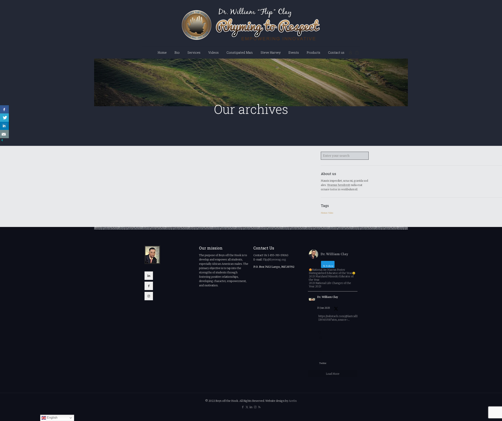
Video (330, 213)
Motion (324, 213)
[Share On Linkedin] (4, 126)
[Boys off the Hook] (251, 23)
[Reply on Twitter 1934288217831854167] (320, 331)
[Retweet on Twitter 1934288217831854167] (321, 340)
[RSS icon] (259, 407)
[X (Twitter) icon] (247, 407)
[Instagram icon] (255, 407)
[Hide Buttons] (2, 141)
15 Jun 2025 (323, 307)
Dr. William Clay (327, 297)
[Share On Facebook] (4, 109)
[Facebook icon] (242, 407)
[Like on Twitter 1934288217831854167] (321, 352)
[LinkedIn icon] (251, 407)
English (51, 417)
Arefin (293, 401)
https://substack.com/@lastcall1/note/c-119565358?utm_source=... (343, 318)
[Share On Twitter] (4, 117)
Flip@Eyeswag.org (274, 259)
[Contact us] (4, 134)
